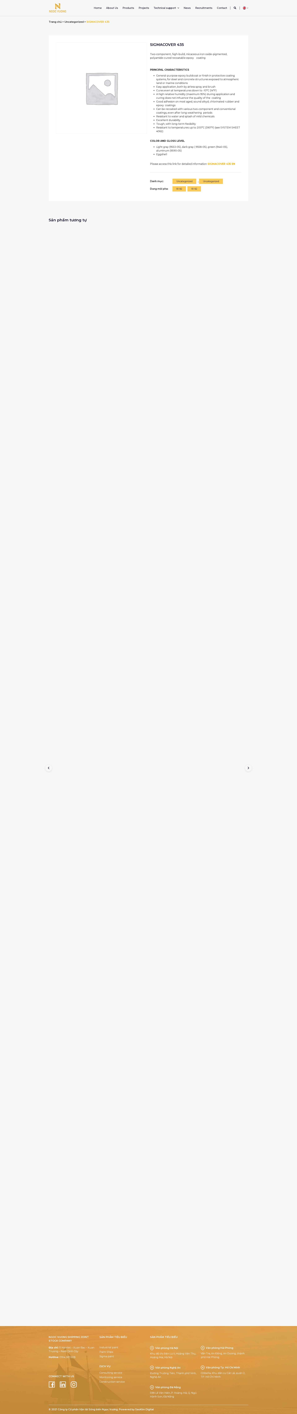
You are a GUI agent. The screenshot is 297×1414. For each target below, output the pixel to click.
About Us (112, 7)
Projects (144, 7)
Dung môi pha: (159, 189)
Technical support (165, 7)
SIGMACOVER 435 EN (221, 163)
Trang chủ (55, 21)
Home (98, 7)
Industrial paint (108, 1347)
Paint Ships (106, 1351)
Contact (222, 7)
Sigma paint (106, 1356)
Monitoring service (110, 1377)
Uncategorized (74, 21)
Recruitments (203, 7)
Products (128, 7)
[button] (235, 8)
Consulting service (110, 1372)
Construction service (112, 1381)
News (187, 7)
